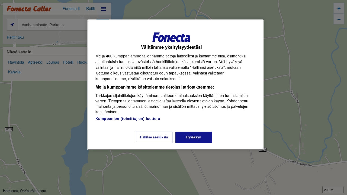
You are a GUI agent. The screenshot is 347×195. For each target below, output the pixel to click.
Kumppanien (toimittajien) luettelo (127, 118)
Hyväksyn (193, 137)
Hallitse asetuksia (154, 137)
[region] (175, 85)
